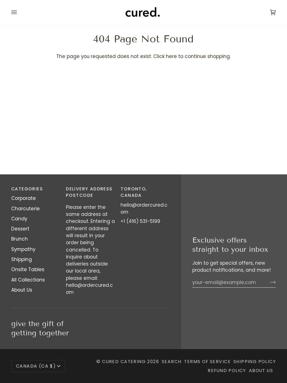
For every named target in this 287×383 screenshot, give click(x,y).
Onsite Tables (27, 269)
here (171, 56)
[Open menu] (19, 12)
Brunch (19, 239)
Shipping (21, 259)
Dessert (20, 228)
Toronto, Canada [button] (134, 192)
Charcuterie (25, 208)
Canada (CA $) (36, 366)
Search (171, 361)
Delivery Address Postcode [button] (89, 192)
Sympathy (23, 249)
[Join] (268, 282)
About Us (21, 290)
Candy (19, 218)
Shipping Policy (254, 361)
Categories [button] (27, 189)
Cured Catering (124, 361)
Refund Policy (227, 370)
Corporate (23, 198)
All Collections (28, 279)
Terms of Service (207, 361)
